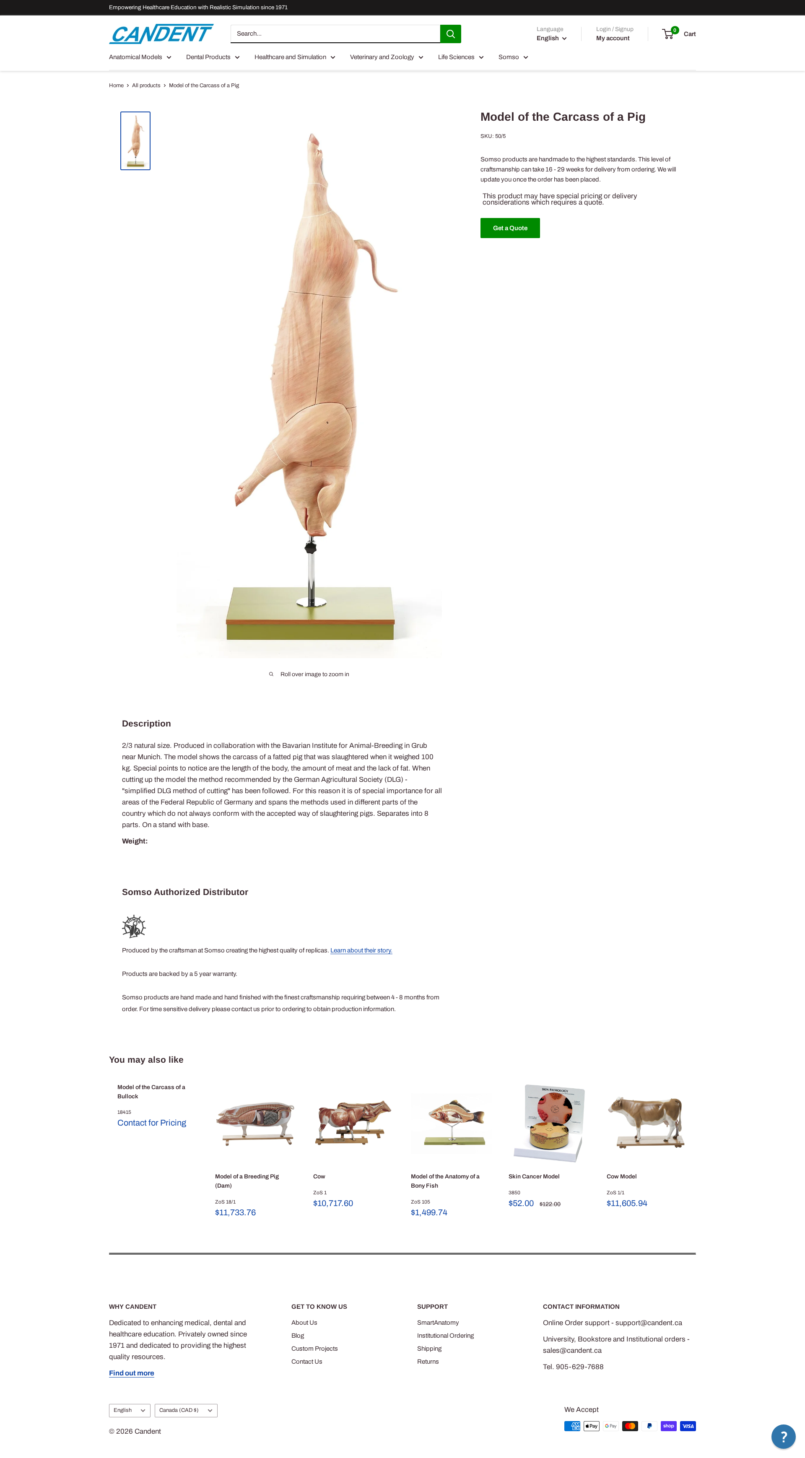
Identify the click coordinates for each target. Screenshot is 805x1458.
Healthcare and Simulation (290, 57)
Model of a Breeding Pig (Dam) (247, 1181)
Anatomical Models (135, 57)
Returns (428, 1361)
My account (613, 38)
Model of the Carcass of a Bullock (151, 1092)
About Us (304, 1322)
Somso (509, 57)
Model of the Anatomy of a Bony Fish (445, 1181)
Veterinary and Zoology (382, 57)
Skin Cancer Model (534, 1177)
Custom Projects (314, 1348)
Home (116, 85)
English (123, 1410)
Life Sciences (456, 57)
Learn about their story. (361, 950)
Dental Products (208, 57)
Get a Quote (510, 228)
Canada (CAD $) (179, 1410)
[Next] (696, 1151)
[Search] (450, 34)
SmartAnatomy (438, 1322)
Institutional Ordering (445, 1335)
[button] (783, 1436)
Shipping (429, 1348)
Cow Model (622, 1177)
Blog (297, 1335)
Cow (319, 1177)
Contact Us (306, 1361)
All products (146, 85)
